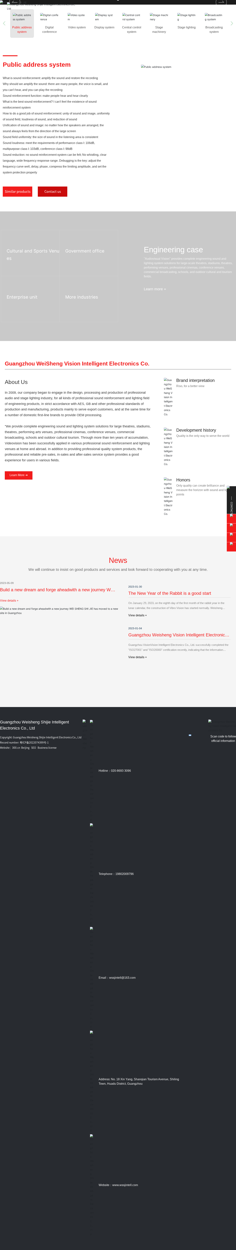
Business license (47, 747)
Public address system (37, 64)
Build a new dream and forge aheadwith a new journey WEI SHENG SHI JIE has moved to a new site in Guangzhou (57, 592)
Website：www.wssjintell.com (118, 1185)
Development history (196, 430)
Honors (183, 479)
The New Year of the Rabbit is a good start (169, 593)
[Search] (216, 6)
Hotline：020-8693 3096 (115, 770)
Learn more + (15, 268)
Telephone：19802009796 (116, 873)
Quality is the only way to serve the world (202, 435)
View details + (9, 600)
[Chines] (226, 6)
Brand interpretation (195, 380)
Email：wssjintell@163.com (117, 977)
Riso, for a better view (190, 386)
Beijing (25, 747)
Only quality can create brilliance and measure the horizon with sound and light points (203, 490)
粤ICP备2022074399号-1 (34, 742)
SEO (33, 747)
